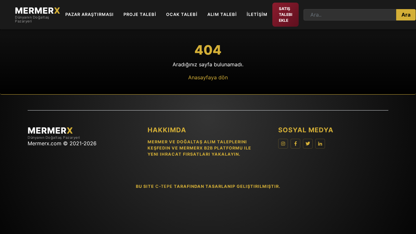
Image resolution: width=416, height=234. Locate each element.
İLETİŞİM (257, 14)
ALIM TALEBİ (222, 14)
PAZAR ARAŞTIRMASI (89, 14)
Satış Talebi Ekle (285, 14)
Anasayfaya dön (208, 77)
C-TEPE (164, 186)
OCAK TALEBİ (182, 14)
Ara (405, 14)
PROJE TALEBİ (140, 14)
